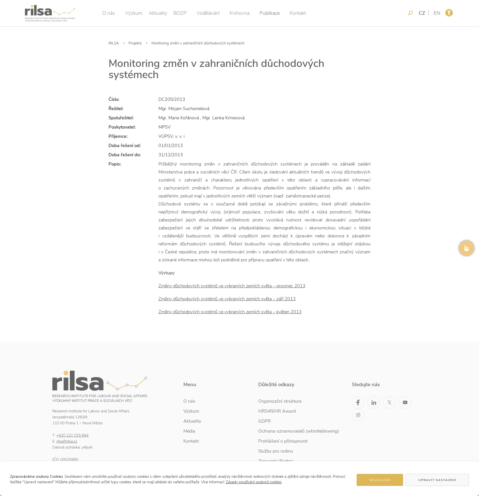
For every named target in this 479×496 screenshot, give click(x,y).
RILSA (114, 43)
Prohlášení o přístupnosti (283, 441)
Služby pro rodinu (275, 451)
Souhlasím (380, 480)
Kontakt (298, 13)
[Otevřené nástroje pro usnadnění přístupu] (449, 12)
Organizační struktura (280, 401)
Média (189, 431)
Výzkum (133, 13)
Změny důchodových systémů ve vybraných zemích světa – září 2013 (227, 299)
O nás (108, 13)
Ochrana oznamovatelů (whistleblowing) (298, 431)
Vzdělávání (208, 13)
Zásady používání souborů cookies (254, 482)
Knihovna (239, 13)
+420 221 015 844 (72, 435)
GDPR (264, 421)
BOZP (180, 13)
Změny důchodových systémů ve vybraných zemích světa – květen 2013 (230, 312)
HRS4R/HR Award (277, 411)
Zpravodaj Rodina (275, 461)
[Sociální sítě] (466, 248)
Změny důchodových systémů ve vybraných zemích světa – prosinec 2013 (231, 286)
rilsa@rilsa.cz (66, 441)
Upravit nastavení (437, 480)
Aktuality (158, 13)
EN (437, 13)
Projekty (135, 43)
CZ (422, 13)
